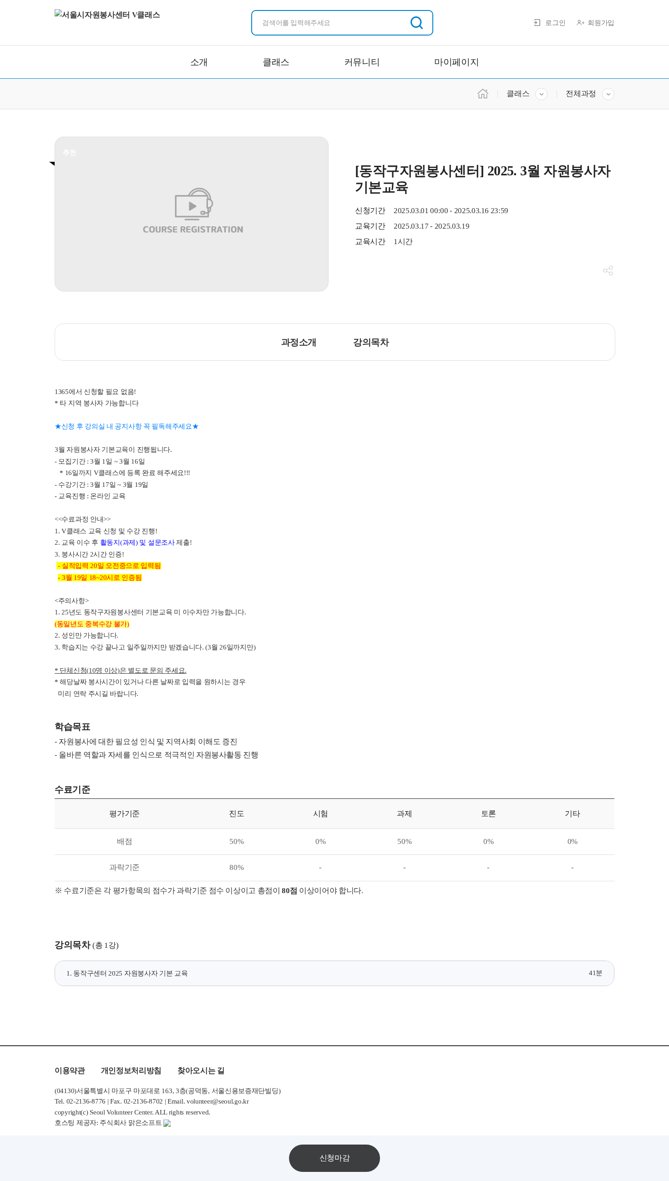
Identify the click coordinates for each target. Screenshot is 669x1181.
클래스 (276, 62)
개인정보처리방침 (131, 1070)
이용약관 (70, 1070)
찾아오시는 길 (201, 1070)
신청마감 (334, 1158)
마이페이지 (456, 62)
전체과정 (581, 93)
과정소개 (299, 342)
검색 (417, 23)
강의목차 (371, 342)
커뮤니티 (362, 62)
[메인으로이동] (482, 93)
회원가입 (601, 22)
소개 (199, 62)
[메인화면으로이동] (107, 22)
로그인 (555, 22)
